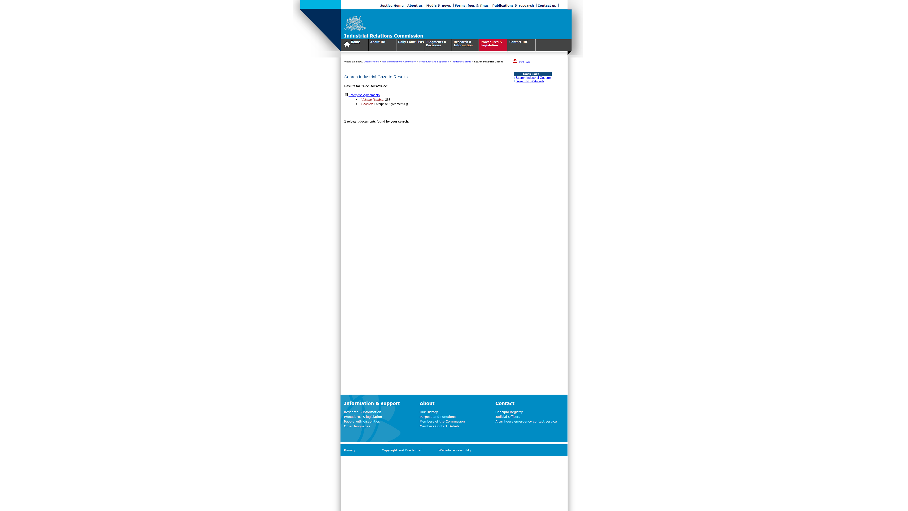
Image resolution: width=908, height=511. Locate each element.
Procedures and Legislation (434, 61)
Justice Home (371, 61)
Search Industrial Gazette (533, 77)
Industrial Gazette (461, 61)
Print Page (525, 62)
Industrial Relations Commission (399, 61)
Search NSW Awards (530, 81)
